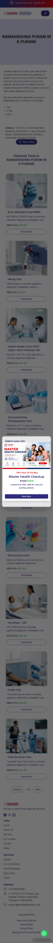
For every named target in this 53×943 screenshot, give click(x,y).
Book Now (26, 496)
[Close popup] (47, 445)
